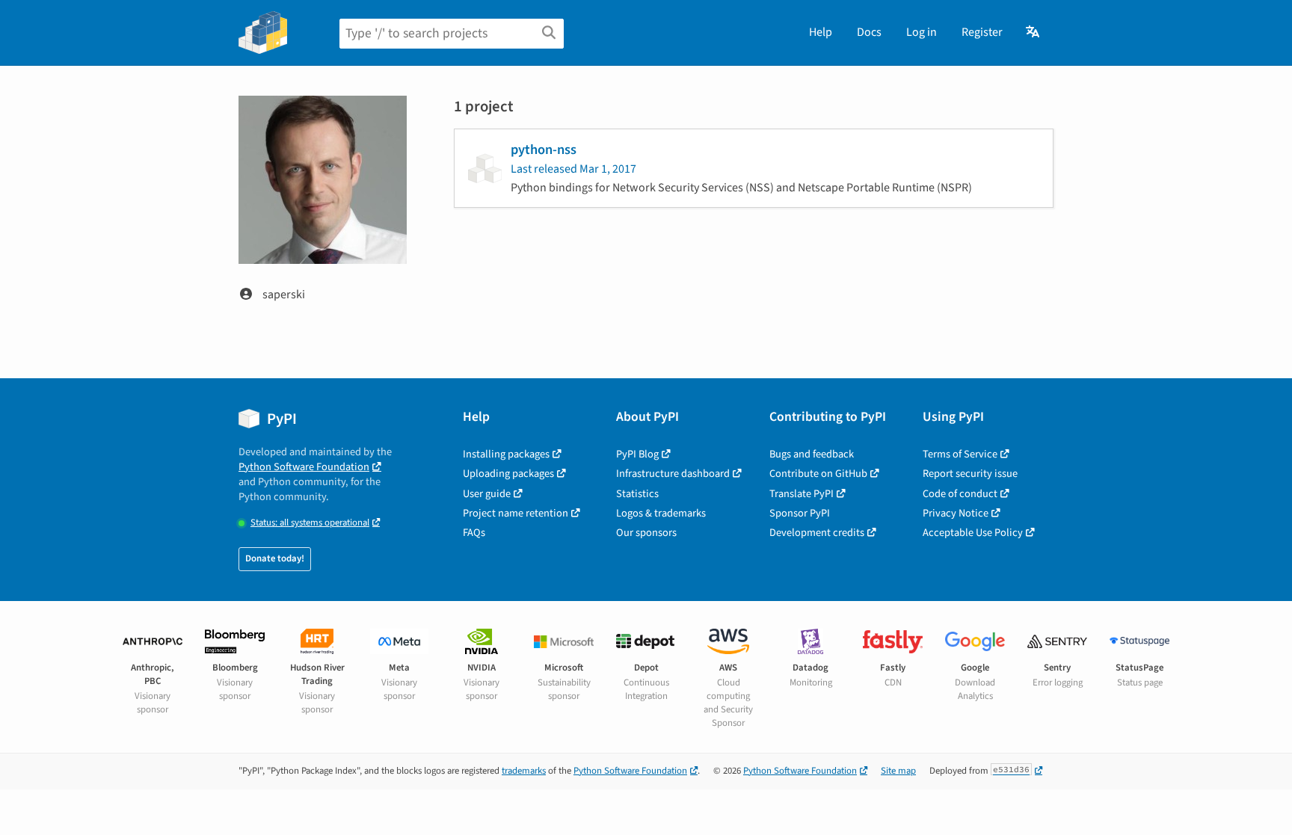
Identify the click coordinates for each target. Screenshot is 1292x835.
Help (820, 32)
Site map (898, 770)
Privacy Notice (955, 513)
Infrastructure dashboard (673, 473)
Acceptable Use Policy (973, 532)
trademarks (524, 770)
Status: (309, 523)
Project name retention (515, 513)
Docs (869, 32)
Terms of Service (960, 454)
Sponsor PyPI (799, 513)
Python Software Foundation (304, 467)
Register (982, 32)
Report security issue (970, 473)
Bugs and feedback (811, 454)
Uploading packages (508, 473)
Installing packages (506, 454)
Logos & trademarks (661, 513)
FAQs (474, 532)
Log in (921, 32)
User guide (487, 494)
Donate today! (274, 558)
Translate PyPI (801, 494)
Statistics (637, 494)
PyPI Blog (637, 454)
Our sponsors (646, 532)
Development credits (816, 532)
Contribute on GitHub (818, 473)
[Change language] (1033, 32)
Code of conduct (960, 494)
